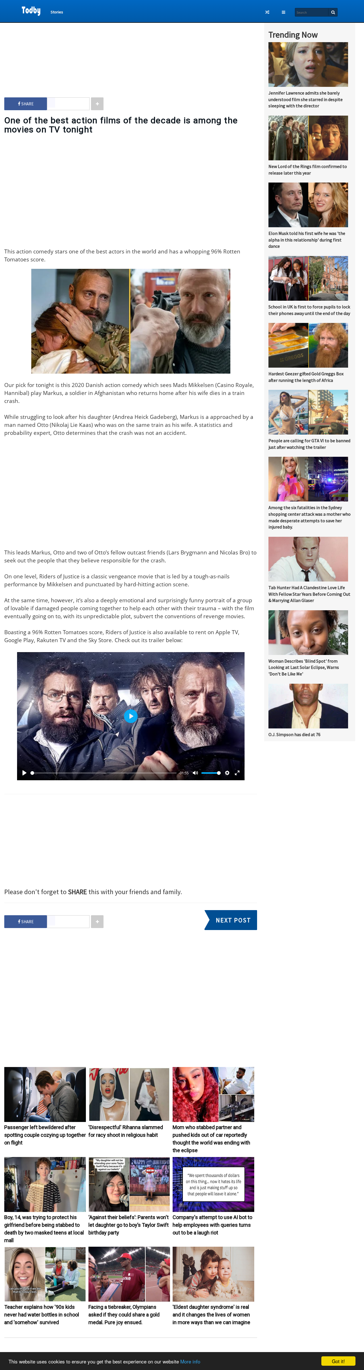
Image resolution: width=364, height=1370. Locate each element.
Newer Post (133, 1351)
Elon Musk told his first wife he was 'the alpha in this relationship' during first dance (306, 239)
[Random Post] (267, 12)
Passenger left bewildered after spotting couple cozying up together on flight (45, 1135)
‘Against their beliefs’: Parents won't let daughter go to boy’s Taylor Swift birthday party (128, 1225)
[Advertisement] (130, 54)
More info (190, 1361)
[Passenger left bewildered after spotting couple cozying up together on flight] (45, 1120)
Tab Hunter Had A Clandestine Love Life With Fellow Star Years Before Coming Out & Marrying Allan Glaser (309, 594)
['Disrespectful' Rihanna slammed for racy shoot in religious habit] (129, 1120)
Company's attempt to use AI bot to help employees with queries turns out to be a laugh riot (212, 1225)
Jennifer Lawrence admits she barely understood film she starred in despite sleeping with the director (305, 99)
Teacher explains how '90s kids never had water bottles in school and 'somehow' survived (41, 1314)
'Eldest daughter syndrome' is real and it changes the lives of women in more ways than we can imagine (211, 1314)
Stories (57, 12)
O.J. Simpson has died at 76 (294, 734)
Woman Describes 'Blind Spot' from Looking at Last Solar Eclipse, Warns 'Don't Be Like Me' (303, 667)
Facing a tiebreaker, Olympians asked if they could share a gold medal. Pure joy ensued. (124, 1314)
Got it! (338, 1361)
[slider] (103, 773)
